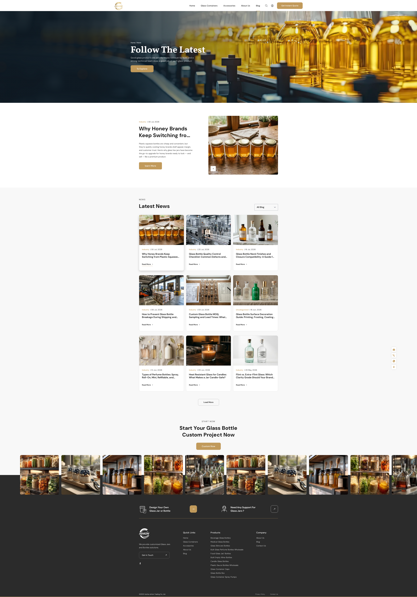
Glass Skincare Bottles (220, 546)
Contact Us (261, 546)
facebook (140, 563)
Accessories (229, 5)
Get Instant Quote (289, 5)
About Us (245, 5)
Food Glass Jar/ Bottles (221, 553)
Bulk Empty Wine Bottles (221, 557)
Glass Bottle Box (218, 573)
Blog (258, 5)
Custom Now (208, 446)
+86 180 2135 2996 (394, 355)
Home (192, 5)
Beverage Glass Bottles (220, 538)
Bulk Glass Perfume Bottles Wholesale (227, 549)
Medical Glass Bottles (220, 542)
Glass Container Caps (220, 569)
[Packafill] (118, 6)
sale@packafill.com (394, 349)
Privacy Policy (260, 594)
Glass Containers (209, 5)
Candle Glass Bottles (220, 561)
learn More (150, 165)
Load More (208, 402)
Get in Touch (147, 555)
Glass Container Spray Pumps (223, 577)
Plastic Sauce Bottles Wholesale (224, 565)
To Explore (142, 68)
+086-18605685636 (394, 361)
